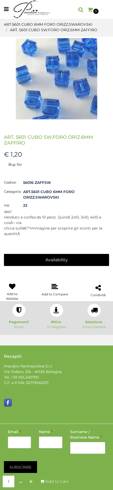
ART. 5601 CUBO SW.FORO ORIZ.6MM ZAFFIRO (53, 30)
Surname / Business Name (86, 434)
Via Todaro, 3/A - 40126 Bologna (33, 371)
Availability (56, 259)
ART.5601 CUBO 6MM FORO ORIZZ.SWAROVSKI (48, 24)
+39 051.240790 (25, 377)
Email (14, 431)
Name (46, 431)
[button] (56, 78)
